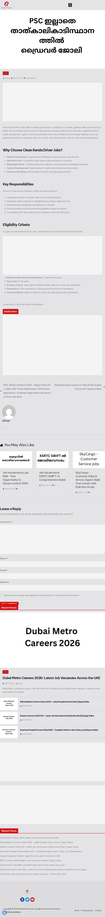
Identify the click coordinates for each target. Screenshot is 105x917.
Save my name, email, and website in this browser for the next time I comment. (41, 595)
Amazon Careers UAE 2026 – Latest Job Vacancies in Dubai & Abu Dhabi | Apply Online (57, 716)
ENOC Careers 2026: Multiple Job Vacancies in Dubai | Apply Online (30, 860)
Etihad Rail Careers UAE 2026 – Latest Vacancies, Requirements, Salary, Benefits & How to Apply (43, 869)
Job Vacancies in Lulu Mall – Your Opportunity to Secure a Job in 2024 (15, 478)
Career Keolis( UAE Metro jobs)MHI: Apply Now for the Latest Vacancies (32, 865)
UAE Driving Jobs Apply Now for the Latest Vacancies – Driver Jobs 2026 (33, 874)
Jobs (6, 73)
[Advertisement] (52, 102)
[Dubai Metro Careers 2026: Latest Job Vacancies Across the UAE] (52, 640)
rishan (7, 78)
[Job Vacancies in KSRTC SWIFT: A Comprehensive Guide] (52, 452)
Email (3, 570)
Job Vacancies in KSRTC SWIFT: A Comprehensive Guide (52, 476)
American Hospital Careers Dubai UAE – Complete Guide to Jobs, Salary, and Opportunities (59, 730)
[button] (70, 5)
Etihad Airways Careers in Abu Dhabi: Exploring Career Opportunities (78, 387)
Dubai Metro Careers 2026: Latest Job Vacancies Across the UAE (51, 678)
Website (4, 582)
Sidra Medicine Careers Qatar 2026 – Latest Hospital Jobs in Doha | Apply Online (54, 702)
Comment (6, 522)
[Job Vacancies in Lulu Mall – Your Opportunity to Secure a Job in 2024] (16, 452)
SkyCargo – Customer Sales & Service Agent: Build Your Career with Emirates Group (87, 480)
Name (4, 558)
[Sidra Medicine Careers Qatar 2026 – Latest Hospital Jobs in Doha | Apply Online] (9, 704)
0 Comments (31, 78)
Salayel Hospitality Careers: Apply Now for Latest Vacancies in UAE (30, 856)
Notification (10, 311)
